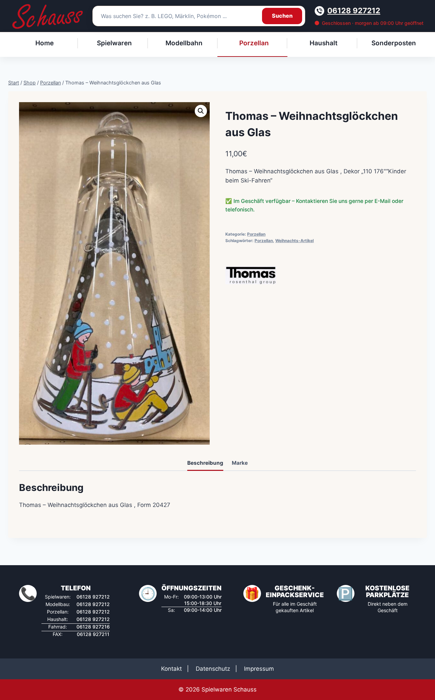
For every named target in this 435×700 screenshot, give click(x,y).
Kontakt (171, 668)
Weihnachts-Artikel (294, 240)
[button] (201, 111)
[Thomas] (250, 275)
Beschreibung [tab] (205, 463)
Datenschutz (213, 668)
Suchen (282, 15)
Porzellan (256, 234)
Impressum (259, 668)
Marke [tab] (240, 463)
